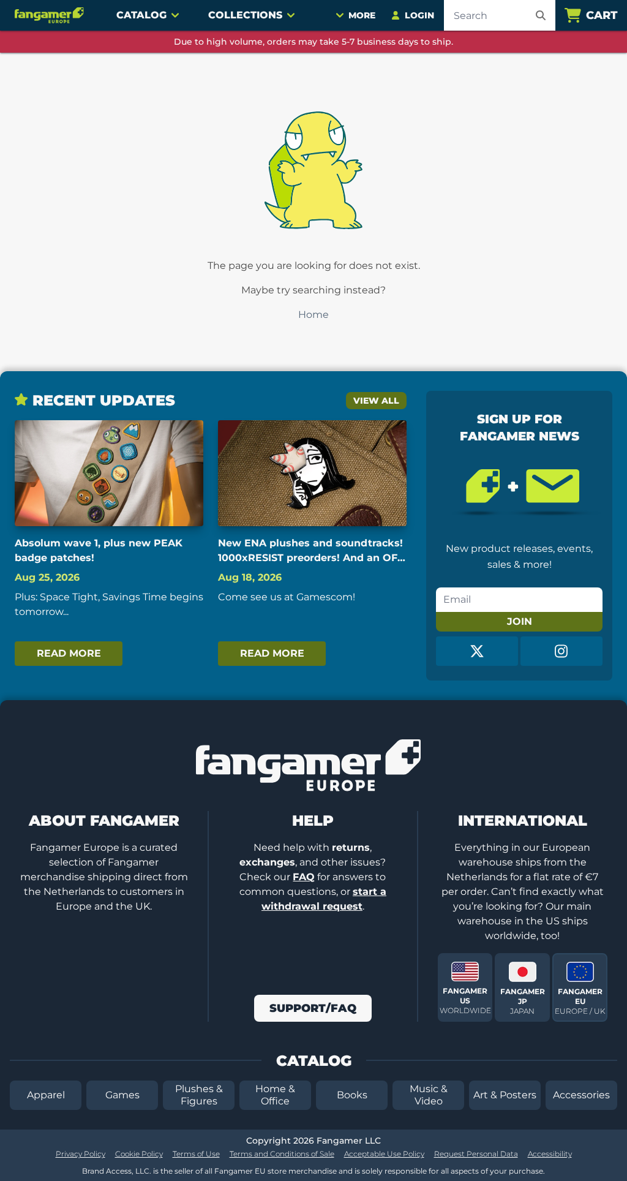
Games (122, 1095)
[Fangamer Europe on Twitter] (477, 651)
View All (376, 400)
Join (519, 621)
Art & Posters (504, 1095)
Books (352, 1095)
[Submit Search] (540, 15)
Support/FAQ (312, 1008)
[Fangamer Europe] (51, 15)
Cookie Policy (139, 1153)
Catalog (141, 15)
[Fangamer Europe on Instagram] (561, 651)
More (361, 15)
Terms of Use (196, 1153)
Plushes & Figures (199, 1095)
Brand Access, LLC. (116, 1170)
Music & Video (429, 1095)
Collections (245, 15)
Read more (69, 653)
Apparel (46, 1095)
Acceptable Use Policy (384, 1153)
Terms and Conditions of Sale (282, 1153)
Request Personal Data (476, 1153)
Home (313, 314)
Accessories (581, 1095)
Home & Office (275, 1095)
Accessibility (550, 1153)
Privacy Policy (80, 1153)
